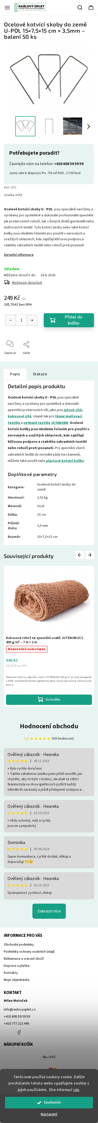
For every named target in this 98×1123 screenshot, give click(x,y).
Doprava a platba (16, 965)
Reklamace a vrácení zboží (24, 958)
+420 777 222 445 (16, 1023)
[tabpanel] (49, 636)
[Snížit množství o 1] (10, 320)
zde (76, 1090)
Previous (80, 555)
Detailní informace (19, 254)
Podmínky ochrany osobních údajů (29, 951)
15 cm (41, 514)
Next (90, 555)
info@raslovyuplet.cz (20, 1009)
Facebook (19, 1032)
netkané (30, 422)
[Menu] (7, 8)
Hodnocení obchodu (49, 726)
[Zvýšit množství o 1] (32, 320)
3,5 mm (42, 525)
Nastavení (49, 1114)
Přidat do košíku (73, 320)
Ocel (40, 506)
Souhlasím (52, 1102)
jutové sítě (73, 410)
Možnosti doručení (27, 282)
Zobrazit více (49, 911)
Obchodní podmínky (19, 944)
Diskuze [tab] (40, 374)
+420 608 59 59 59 (17, 1016)
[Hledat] (80, 7)
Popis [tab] (15, 374)
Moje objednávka (16, 979)
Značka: (13, 195)
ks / (49, 1057)
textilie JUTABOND (53, 422)
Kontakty (11, 972)
